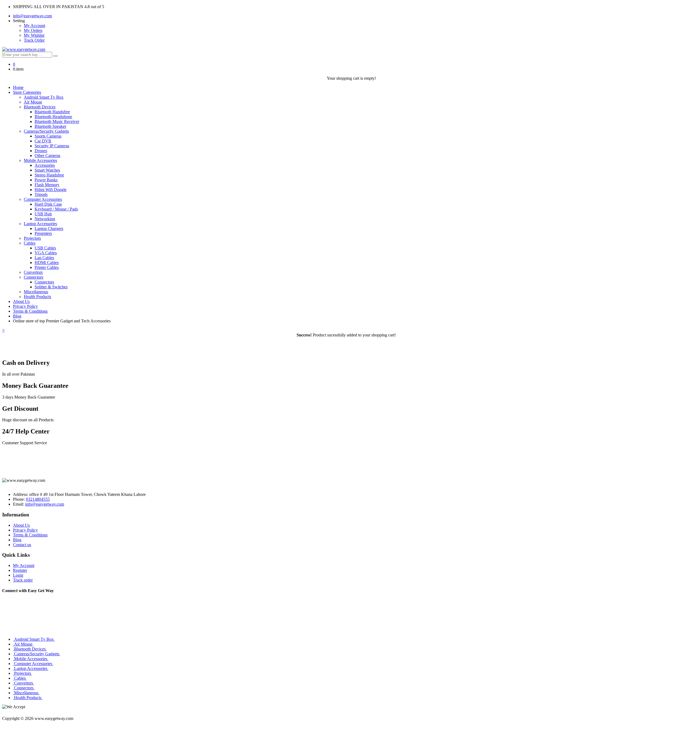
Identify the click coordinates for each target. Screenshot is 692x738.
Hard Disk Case (48, 204)
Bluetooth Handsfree (52, 111)
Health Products (37, 296)
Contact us (22, 544)
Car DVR (43, 141)
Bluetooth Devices (39, 107)
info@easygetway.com (32, 16)
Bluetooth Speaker (50, 126)
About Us (21, 301)
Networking (45, 218)
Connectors (33, 277)
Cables (29, 243)
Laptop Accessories (40, 223)
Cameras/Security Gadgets (46, 131)
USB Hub (43, 214)
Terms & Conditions (30, 311)
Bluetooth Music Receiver (57, 121)
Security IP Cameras (52, 145)
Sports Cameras (48, 136)
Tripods (41, 194)
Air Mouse (33, 102)
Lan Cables (44, 257)
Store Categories (27, 92)
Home (18, 87)
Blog (17, 316)
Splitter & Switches (51, 287)
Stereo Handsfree (49, 175)
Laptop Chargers (49, 228)
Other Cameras (47, 155)
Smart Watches (47, 170)
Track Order (34, 40)
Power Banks (46, 180)
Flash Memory (47, 184)
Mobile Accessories (40, 160)
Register (20, 570)
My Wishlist (34, 35)
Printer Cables (47, 267)
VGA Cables (46, 253)
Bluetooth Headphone (53, 116)
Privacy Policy (25, 306)
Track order (23, 580)
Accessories (45, 165)
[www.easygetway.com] (23, 49)
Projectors (32, 238)
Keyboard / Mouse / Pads (56, 209)
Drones (41, 150)
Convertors (33, 272)
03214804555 (38, 499)
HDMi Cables (47, 262)
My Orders (33, 30)
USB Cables (45, 248)
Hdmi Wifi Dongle (50, 189)
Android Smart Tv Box (44, 97)
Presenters (43, 233)
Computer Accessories (43, 199)
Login (18, 575)
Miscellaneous (36, 291)
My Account (34, 25)
